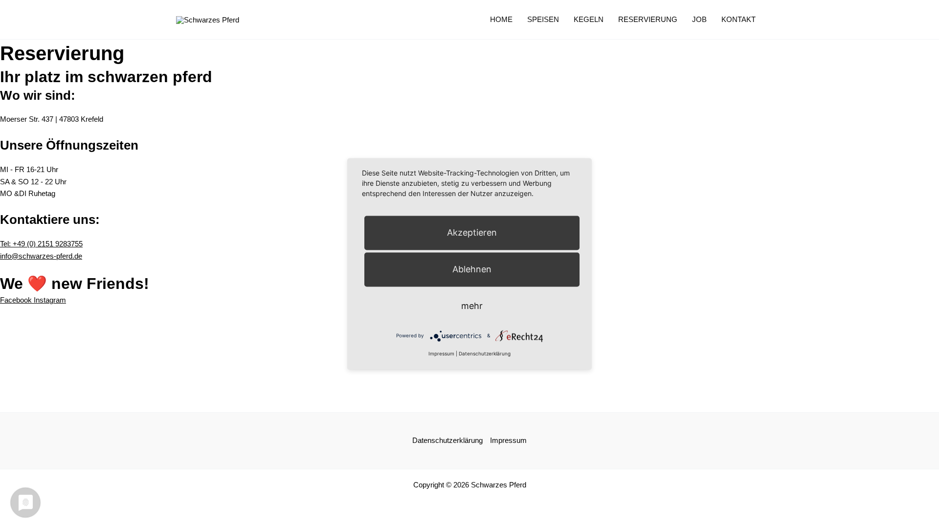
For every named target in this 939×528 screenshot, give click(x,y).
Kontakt (738, 19)
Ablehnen (472, 269)
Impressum (508, 440)
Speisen (543, 19)
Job (699, 19)
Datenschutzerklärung (447, 440)
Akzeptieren (472, 232)
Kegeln (589, 19)
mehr (472, 306)
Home (501, 19)
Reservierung (647, 19)
